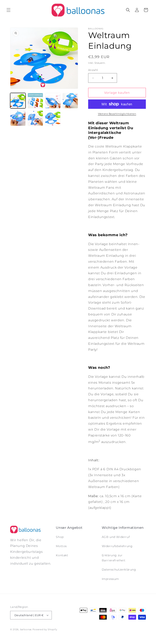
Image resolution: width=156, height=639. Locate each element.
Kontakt (62, 555)
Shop (60, 537)
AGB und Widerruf (116, 537)
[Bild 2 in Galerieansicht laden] (35, 100)
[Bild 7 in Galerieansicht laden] (53, 118)
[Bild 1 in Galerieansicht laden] (18, 100)
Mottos (61, 546)
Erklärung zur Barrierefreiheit (114, 557)
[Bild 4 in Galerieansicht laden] (70, 100)
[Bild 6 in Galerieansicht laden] (35, 118)
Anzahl (93, 70)
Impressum (110, 579)
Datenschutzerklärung (119, 569)
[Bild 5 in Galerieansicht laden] (18, 118)
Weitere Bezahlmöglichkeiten (117, 113)
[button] (8, 10)
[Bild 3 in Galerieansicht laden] (53, 100)
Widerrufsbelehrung (117, 546)
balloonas (26, 629)
